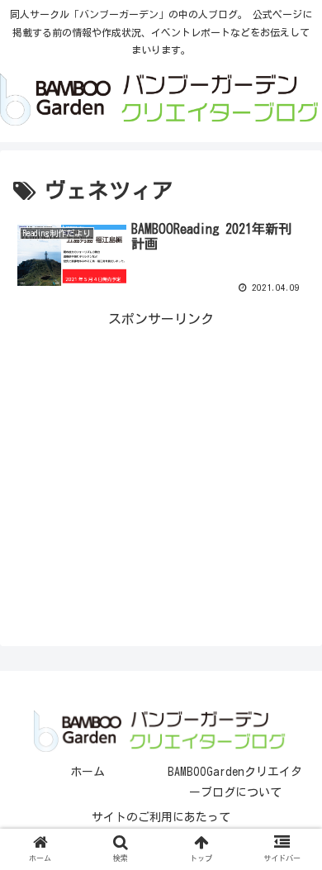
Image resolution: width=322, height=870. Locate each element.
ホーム (87, 771)
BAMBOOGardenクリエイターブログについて (235, 782)
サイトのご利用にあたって (161, 817)
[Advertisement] (161, 447)
